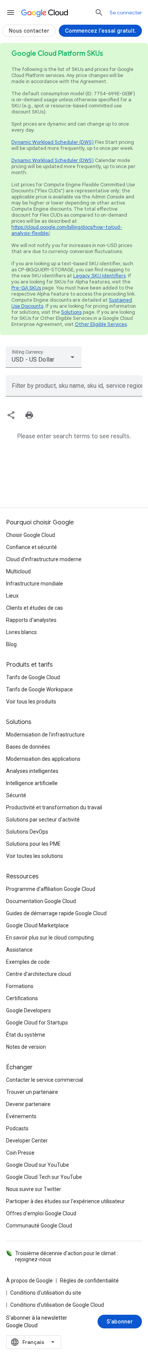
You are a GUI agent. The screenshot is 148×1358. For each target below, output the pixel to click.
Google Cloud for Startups (37, 1023)
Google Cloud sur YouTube (37, 1165)
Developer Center (27, 1141)
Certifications (22, 998)
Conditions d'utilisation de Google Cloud (57, 1305)
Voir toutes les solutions (34, 856)
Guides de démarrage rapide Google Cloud (56, 913)
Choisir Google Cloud (30, 535)
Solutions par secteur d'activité (43, 820)
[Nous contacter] (29, 31)
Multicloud (18, 571)
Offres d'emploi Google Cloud (41, 1213)
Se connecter (126, 12)
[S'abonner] (120, 1321)
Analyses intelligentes (32, 771)
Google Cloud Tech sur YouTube (44, 1177)
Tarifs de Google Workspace (39, 689)
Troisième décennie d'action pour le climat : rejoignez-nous (66, 1256)
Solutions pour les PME (33, 844)
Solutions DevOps (27, 832)
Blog (11, 644)
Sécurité (16, 795)
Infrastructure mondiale (34, 584)
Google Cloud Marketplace (37, 925)
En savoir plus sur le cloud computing (50, 938)
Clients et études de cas (34, 608)
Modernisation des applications (43, 759)
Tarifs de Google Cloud (33, 677)
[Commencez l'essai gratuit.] (100, 31)
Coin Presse (20, 1153)
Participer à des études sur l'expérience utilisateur (65, 1201)
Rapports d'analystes (31, 620)
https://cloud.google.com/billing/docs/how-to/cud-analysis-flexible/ (66, 230)
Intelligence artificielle (32, 783)
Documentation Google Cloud (41, 901)
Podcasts (17, 1128)
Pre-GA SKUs (26, 288)
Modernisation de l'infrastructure (45, 735)
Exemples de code (28, 962)
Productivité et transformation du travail (54, 807)
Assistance (19, 950)
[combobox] (44, 357)
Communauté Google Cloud (39, 1226)
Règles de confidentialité (89, 1281)
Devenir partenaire (28, 1104)
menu (10, 12)
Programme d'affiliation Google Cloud (50, 889)
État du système (25, 1035)
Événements (21, 1116)
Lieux (12, 596)
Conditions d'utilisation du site (45, 1293)
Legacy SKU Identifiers (99, 275)
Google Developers (28, 1010)
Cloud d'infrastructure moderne (44, 559)
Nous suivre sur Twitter (33, 1189)
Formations (19, 986)
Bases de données (28, 747)
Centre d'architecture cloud (38, 974)
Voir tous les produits (31, 702)
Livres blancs (21, 632)
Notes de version (26, 1047)
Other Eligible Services (101, 324)
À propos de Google (29, 1281)
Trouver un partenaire (32, 1092)
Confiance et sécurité (31, 547)
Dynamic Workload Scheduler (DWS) (52, 142)
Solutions (71, 312)
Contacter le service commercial (44, 1080)
